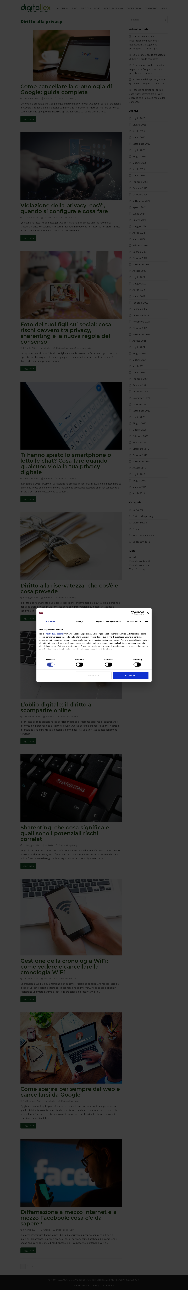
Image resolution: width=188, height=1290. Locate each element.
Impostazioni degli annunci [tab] (108, 621)
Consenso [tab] (51, 621)
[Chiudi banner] (148, 613)
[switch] (79, 665)
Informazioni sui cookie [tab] (137, 621)
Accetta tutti (130, 675)
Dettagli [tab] (79, 621)
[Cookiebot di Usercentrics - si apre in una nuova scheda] (132, 613)
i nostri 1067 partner (54, 634)
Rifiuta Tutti (93, 675)
